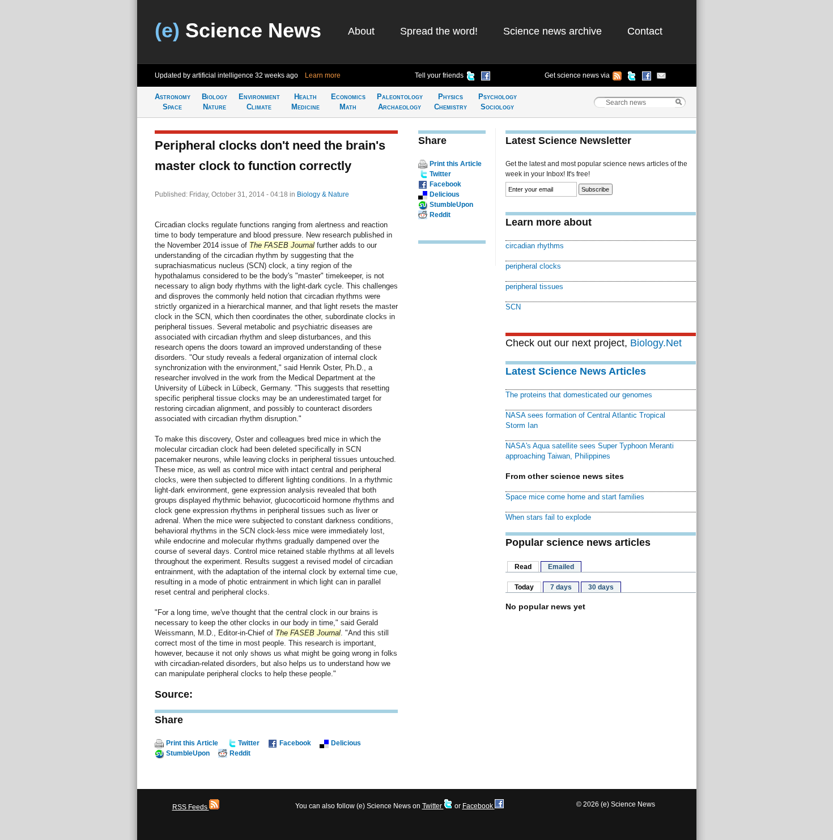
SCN (513, 307)
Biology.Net (656, 343)
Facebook (295, 743)
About (361, 31)
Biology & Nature (323, 194)
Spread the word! (439, 31)
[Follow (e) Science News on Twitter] (631, 77)
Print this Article (192, 743)
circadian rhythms (534, 245)
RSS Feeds (190, 807)
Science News (238, 30)
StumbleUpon (188, 753)
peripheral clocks (533, 266)
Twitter (249, 743)
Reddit (240, 753)
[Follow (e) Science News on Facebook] (646, 77)
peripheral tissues (534, 286)
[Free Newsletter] (661, 77)
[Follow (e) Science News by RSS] (617, 77)
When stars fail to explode (548, 517)
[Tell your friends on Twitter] (471, 77)
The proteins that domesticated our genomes (578, 395)
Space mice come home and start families (574, 497)
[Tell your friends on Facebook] (485, 77)
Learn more (323, 75)
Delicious (346, 743)
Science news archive (552, 31)
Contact (644, 31)
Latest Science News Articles (575, 371)
